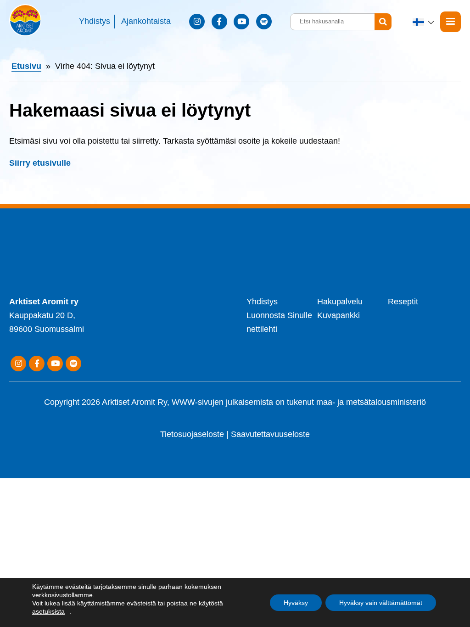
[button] (424, 21)
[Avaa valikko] (450, 21)
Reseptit (403, 301)
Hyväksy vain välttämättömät (380, 602)
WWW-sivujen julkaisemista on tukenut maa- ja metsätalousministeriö (299, 402)
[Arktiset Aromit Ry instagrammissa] (197, 21)
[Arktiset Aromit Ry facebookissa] (219, 21)
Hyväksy (296, 602)
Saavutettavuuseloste (270, 434)
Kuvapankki (338, 315)
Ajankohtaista (146, 21)
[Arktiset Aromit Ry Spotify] (264, 21)
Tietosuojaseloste (192, 434)
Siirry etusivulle (40, 163)
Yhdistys (94, 21)
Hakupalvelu (340, 301)
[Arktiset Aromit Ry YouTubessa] (241, 21)
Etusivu (26, 66)
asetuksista (48, 611)
